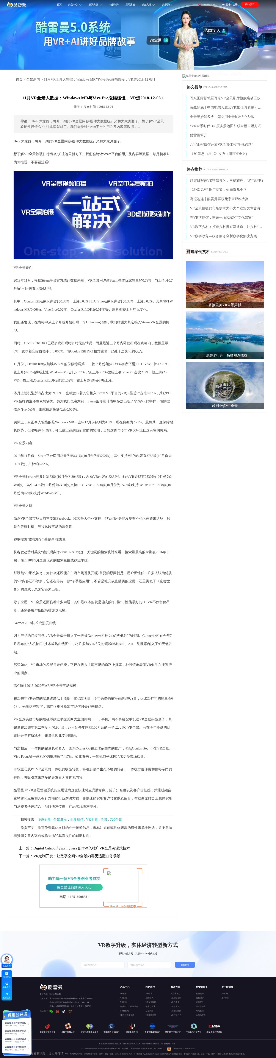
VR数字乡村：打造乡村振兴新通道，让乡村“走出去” (227, 227)
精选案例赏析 (198, 251)
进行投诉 (167, 1044)
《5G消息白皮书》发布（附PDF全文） (219, 154)
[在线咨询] (7, 959)
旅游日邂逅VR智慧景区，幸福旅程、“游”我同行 (226, 180)
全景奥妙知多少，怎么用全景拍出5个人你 (222, 116)
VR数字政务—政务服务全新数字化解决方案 (223, 236)
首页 (19, 79)
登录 (228, 4)
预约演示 (249, 4)
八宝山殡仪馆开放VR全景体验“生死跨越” (221, 144)
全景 (103, 819)
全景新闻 (33, 79)
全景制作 (76, 819)
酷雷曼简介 (198, 135)
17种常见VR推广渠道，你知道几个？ (218, 190)
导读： (25, 121)
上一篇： (26, 848)
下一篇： (26, 856)
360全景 (45, 819)
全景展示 (60, 819)
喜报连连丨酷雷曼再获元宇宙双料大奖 (219, 199)
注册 (235, 4)
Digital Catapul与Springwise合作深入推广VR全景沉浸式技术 (74, 848)
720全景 (116, 819)
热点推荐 (194, 169)
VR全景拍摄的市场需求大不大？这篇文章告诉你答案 (227, 208)
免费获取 (185, 965)
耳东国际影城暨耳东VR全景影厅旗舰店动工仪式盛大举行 (227, 98)
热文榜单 (194, 87)
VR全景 (19, 268)
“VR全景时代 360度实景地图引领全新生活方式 (225, 126)
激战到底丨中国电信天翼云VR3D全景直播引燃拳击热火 (227, 107)
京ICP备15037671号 (138, 1049)
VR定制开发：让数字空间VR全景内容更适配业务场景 (69, 856)
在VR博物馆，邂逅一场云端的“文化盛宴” (221, 217)
